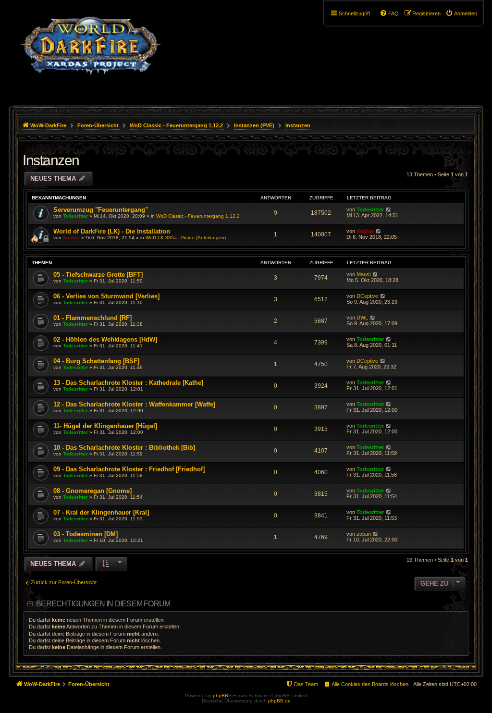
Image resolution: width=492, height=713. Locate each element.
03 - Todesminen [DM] (85, 534)
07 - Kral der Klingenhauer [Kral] (101, 512)
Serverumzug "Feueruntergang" (100, 209)
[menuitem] (461, 13)
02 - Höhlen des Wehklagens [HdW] (105, 339)
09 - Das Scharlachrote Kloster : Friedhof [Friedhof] (129, 469)
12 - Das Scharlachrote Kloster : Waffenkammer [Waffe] (134, 404)
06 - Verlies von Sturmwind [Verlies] (106, 296)
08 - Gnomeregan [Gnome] (92, 490)
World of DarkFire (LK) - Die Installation (111, 231)
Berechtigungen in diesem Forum (103, 604)
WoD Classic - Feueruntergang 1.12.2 (198, 216)
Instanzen (51, 160)
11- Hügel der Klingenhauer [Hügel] (105, 426)
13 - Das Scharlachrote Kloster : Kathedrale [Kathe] (128, 382)
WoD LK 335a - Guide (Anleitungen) (186, 237)
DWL (362, 317)
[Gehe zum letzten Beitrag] (388, 209)
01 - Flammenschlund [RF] (92, 317)
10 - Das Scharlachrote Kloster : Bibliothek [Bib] (124, 447)
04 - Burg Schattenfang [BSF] (96, 361)
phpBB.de (279, 700)
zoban (364, 534)
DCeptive (367, 296)
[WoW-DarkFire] (90, 50)
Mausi (363, 274)
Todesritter (75, 216)
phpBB (220, 695)
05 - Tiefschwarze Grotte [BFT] (98, 274)
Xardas (71, 237)
